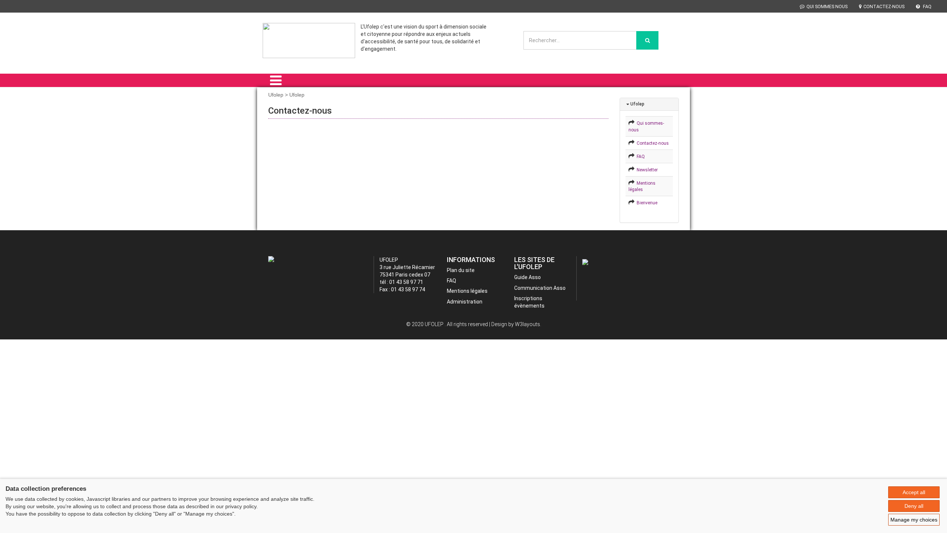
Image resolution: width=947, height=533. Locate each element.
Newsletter (646, 169)
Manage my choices (913, 520)
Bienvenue (645, 202)
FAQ (926, 6)
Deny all (913, 506)
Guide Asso (527, 277)
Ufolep (636, 104)
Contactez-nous (651, 143)
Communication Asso (540, 288)
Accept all (914, 492)
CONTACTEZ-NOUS (883, 6)
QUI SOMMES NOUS (826, 6)
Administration (464, 302)
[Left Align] (647, 40)
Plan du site (461, 270)
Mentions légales (467, 291)
